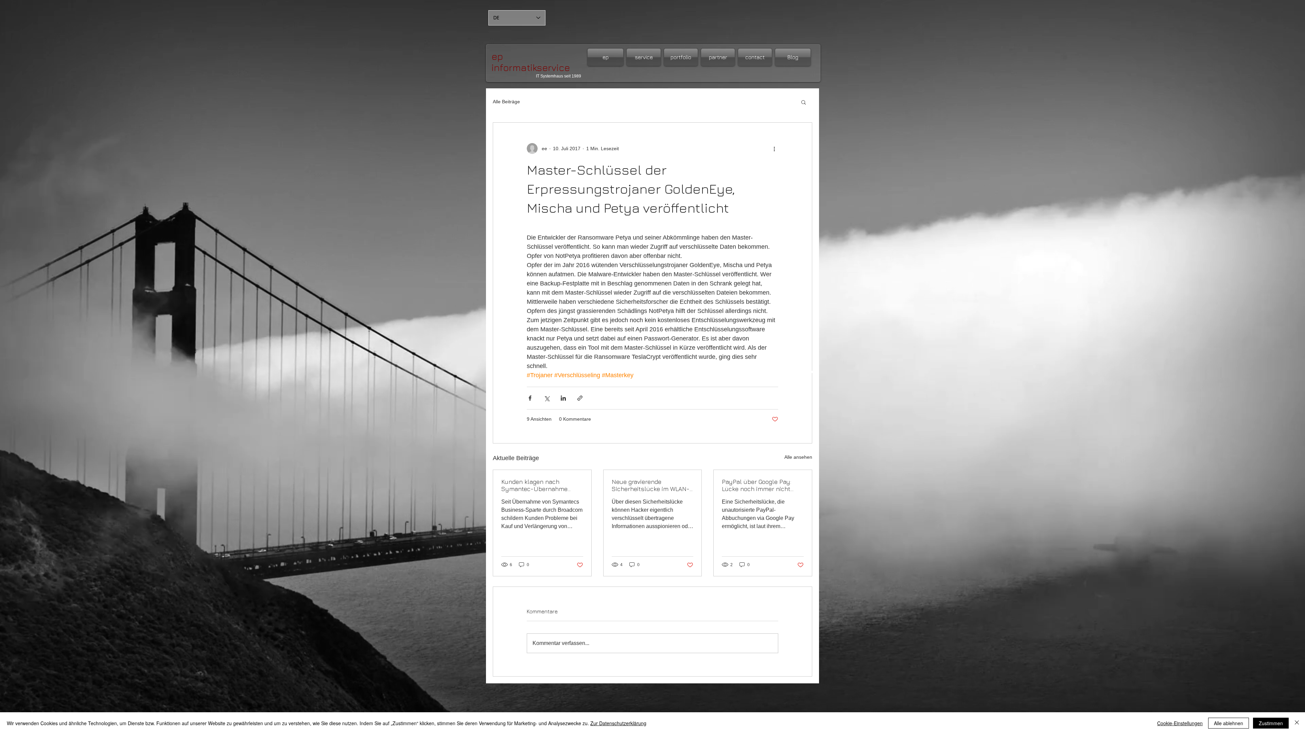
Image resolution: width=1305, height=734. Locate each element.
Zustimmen (1271, 723)
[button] (803, 102)
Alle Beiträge (506, 101)
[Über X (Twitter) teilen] (546, 398)
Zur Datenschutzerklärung (618, 723)
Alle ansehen (798, 457)
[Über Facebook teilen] (530, 398)
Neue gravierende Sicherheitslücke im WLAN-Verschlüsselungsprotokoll (651, 485)
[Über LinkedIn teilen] (563, 398)
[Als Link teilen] (580, 398)
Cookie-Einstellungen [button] (1180, 723)
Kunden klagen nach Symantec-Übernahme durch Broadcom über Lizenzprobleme (534, 485)
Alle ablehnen (1228, 723)
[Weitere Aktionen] (774, 148)
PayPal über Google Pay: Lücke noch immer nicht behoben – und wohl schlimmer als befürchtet (758, 485)
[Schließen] (1297, 723)
